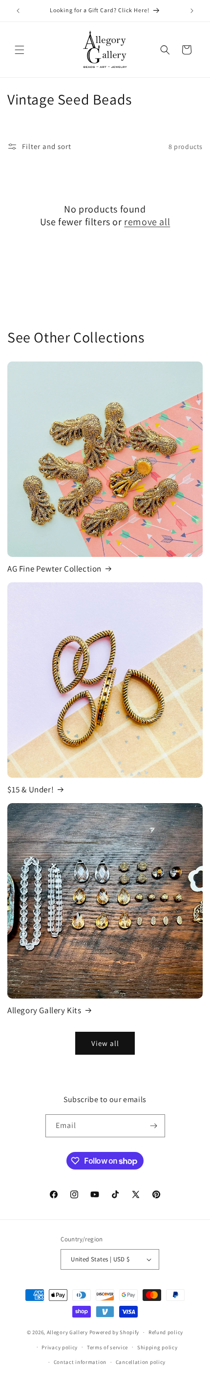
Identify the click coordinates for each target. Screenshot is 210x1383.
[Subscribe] (154, 1125)
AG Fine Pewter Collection (54, 568)
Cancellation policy (141, 1362)
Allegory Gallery (67, 1332)
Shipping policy (157, 1347)
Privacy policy (60, 1347)
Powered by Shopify (114, 1332)
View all (105, 1043)
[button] (19, 50)
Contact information (80, 1362)
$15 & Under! (30, 789)
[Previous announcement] (18, 10)
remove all (147, 221)
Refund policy (165, 1332)
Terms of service (107, 1347)
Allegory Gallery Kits (44, 1010)
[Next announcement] (192, 10)
